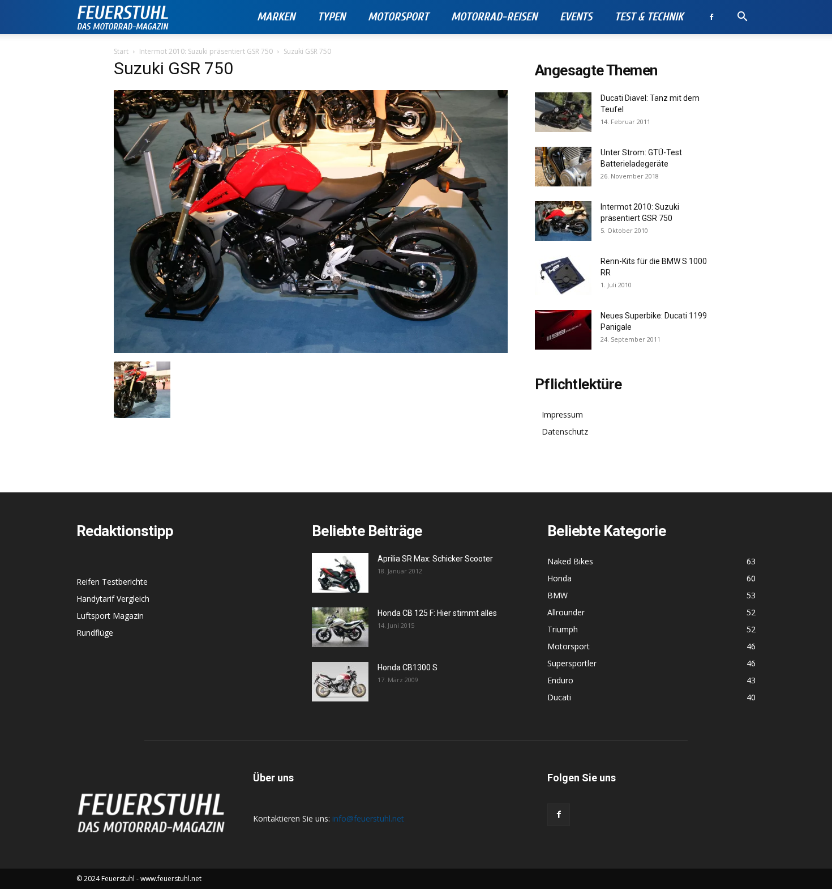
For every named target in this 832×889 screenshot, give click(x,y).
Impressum (562, 414)
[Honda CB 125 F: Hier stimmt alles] (340, 627)
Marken (276, 16)
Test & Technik (649, 16)
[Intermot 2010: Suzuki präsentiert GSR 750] (563, 221)
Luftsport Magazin (110, 615)
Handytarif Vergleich (112, 598)
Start (121, 51)
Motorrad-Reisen (494, 16)
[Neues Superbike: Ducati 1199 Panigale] (563, 330)
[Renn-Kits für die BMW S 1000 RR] (563, 275)
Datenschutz (565, 431)
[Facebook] (711, 17)
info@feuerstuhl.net (368, 818)
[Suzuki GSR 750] (311, 350)
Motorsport (398, 16)
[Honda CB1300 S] (340, 681)
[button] (742, 17)
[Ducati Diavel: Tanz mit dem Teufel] (563, 112)
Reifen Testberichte (112, 581)
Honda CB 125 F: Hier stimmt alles (437, 613)
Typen (331, 16)
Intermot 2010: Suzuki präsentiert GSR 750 (206, 51)
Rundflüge (94, 632)
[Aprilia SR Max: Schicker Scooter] (340, 573)
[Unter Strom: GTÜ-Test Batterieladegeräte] (563, 166)
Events (576, 16)
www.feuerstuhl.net (170, 878)
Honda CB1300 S (408, 667)
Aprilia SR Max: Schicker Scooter (435, 558)
